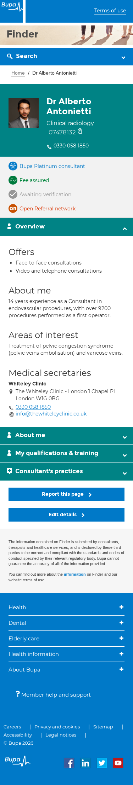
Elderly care (24, 638)
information (75, 574)
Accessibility (18, 735)
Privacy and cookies (57, 726)
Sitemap (103, 726)
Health (17, 607)
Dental (17, 623)
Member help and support (55, 694)
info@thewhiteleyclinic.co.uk (51, 414)
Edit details (63, 515)
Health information (34, 654)
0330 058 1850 (71, 146)
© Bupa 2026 (18, 743)
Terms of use (110, 10)
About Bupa (24, 669)
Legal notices (60, 735)
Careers (12, 726)
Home (18, 73)
